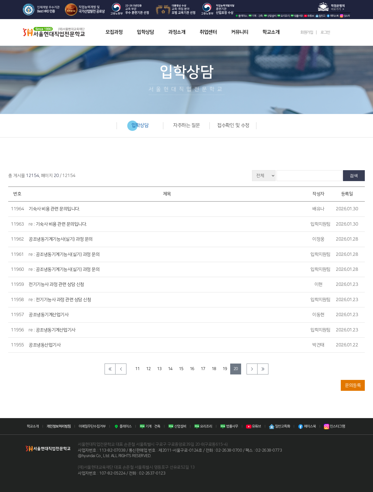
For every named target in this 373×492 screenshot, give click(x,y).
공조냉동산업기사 (44, 345)
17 (203, 369)
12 (148, 369)
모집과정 (113, 32)
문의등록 (353, 385)
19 (225, 369)
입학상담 (145, 32)
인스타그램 (337, 426)
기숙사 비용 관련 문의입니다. (54, 208)
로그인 (325, 32)
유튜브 (310, 15)
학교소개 (270, 32)
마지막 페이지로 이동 (262, 369)
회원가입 (306, 32)
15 (181, 369)
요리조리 (284, 15)
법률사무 (298, 15)
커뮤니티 (239, 32)
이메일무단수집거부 (92, 426)
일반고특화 (282, 426)
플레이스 (242, 15)
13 (159, 369)
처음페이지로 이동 (110, 369)
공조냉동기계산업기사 (48, 314)
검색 (354, 175)
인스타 (346, 15)
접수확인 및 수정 (233, 125)
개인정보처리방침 (59, 426)
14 (170, 369)
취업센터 (208, 32)
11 (137, 369)
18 (214, 369)
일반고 (322, 15)
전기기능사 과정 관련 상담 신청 (56, 284)
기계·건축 (257, 15)
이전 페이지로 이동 (121, 369)
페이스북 (334, 15)
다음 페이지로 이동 (252, 369)
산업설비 (271, 15)
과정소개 (176, 32)
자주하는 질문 (186, 125)
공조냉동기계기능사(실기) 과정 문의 (61, 239)
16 (192, 369)
